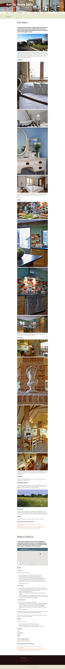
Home (7, 12)
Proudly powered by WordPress (32, 666)
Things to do (39, 12)
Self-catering (12, 12)
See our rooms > (20, 197)
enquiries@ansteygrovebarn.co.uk (25, 641)
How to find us (32, 12)
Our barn (26, 12)
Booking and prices (20, 12)
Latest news (45, 12)
